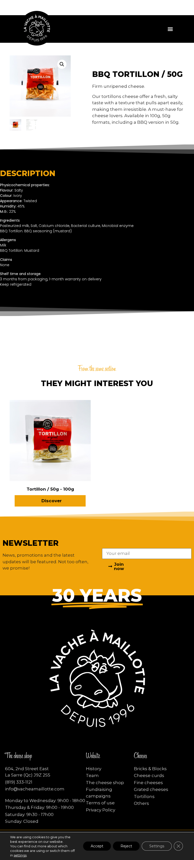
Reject (126, 846)
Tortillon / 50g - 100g (50, 489)
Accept (97, 846)
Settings (156, 846)
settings (20, 855)
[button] (170, 29)
